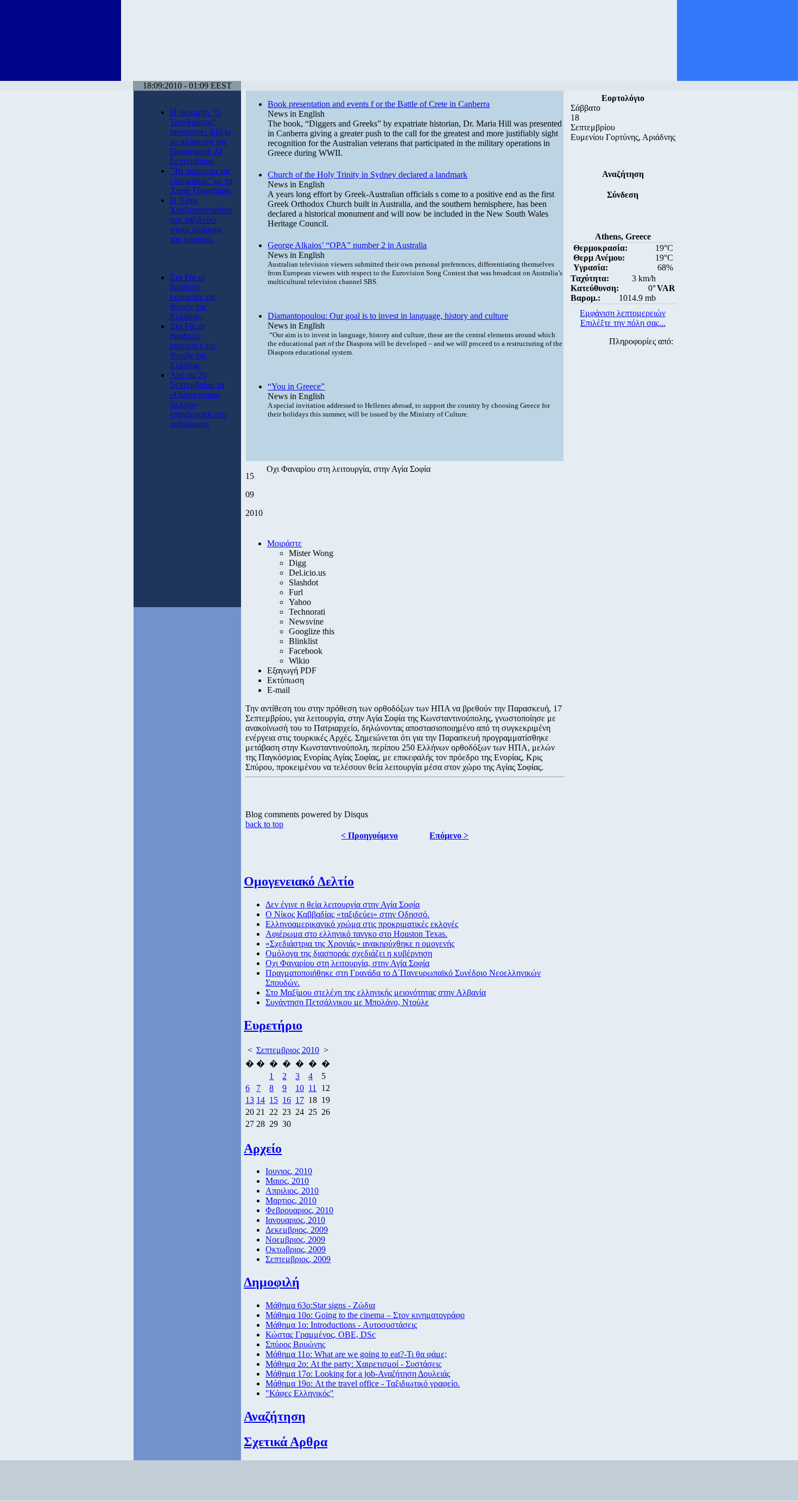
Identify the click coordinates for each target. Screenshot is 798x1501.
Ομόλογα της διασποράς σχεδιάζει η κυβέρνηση (348, 953)
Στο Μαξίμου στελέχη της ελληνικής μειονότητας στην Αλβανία (375, 992)
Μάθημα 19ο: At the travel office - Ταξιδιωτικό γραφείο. (362, 1383)
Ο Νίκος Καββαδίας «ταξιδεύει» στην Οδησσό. (347, 914)
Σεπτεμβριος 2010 (287, 1050)
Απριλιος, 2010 (292, 1190)
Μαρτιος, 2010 (290, 1200)
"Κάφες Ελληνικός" (299, 1393)
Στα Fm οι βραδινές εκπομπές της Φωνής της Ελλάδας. (193, 297)
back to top (264, 824)
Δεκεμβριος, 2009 (296, 1229)
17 (299, 1100)
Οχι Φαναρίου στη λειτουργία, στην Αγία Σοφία (347, 963)
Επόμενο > (448, 835)
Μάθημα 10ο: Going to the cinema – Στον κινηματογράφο (365, 1315)
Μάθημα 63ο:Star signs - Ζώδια (320, 1305)
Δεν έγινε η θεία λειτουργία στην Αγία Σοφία (342, 904)
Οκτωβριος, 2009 (295, 1249)
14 (260, 1100)
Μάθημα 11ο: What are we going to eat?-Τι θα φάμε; (356, 1354)
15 (273, 1100)
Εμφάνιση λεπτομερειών (623, 313)
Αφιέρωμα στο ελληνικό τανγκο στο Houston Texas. (356, 933)
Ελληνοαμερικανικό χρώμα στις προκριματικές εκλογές (361, 924)
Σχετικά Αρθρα (285, 1442)
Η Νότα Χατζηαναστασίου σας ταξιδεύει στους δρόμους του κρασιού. (201, 219)
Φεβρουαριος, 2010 (299, 1210)
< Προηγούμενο (369, 835)
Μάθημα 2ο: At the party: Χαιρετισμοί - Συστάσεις (353, 1363)
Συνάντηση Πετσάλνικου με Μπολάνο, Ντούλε (347, 1002)
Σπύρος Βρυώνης (295, 1344)
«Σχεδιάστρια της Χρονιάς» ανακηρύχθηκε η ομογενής (359, 943)
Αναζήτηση (275, 1416)
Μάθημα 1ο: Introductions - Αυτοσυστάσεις (341, 1324)
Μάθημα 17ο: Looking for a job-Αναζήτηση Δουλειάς (357, 1373)
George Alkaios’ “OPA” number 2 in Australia (347, 245)
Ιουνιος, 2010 (288, 1171)
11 (312, 1088)
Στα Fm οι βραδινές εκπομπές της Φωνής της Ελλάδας (193, 345)
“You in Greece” (296, 386)
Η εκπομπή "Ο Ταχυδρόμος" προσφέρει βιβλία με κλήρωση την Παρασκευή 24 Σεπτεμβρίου (200, 137)
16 (286, 1100)
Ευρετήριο (273, 1025)
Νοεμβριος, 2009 (295, 1239)
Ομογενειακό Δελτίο (299, 881)
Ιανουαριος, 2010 (295, 1220)
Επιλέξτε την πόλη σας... (623, 322)
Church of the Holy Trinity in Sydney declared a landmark (367, 174)
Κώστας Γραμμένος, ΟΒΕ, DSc (320, 1334)
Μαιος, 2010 (287, 1180)
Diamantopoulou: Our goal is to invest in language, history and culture (388, 315)
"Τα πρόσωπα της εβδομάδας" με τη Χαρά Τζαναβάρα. (201, 180)
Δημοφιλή (272, 1282)
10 (299, 1088)
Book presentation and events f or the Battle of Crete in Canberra (379, 104)
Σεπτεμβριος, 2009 (298, 1259)
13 (249, 1100)
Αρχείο (263, 1148)
